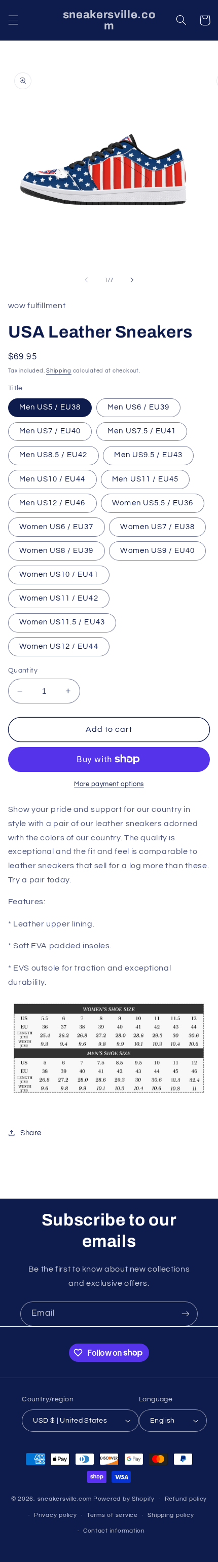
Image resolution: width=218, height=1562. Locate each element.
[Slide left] (86, 280)
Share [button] (31, 1133)
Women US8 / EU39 (56, 550)
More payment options (109, 784)
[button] (13, 20)
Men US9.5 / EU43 (148, 455)
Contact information (114, 1531)
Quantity (23, 670)
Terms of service (112, 1515)
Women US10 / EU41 (58, 574)
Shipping (58, 371)
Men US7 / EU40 (50, 431)
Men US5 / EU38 (50, 407)
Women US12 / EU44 (58, 646)
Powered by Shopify (124, 1499)
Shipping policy (171, 1515)
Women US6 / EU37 (56, 527)
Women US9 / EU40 (157, 550)
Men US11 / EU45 (145, 479)
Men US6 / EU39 (138, 407)
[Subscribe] (185, 1313)
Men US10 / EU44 (52, 479)
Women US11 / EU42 (58, 598)
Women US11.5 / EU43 (62, 622)
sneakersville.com (65, 1499)
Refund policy (186, 1499)
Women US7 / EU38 (157, 527)
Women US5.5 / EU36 (152, 503)
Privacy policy (55, 1515)
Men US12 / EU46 (52, 503)
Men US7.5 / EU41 (141, 431)
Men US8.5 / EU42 (53, 455)
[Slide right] (132, 280)
